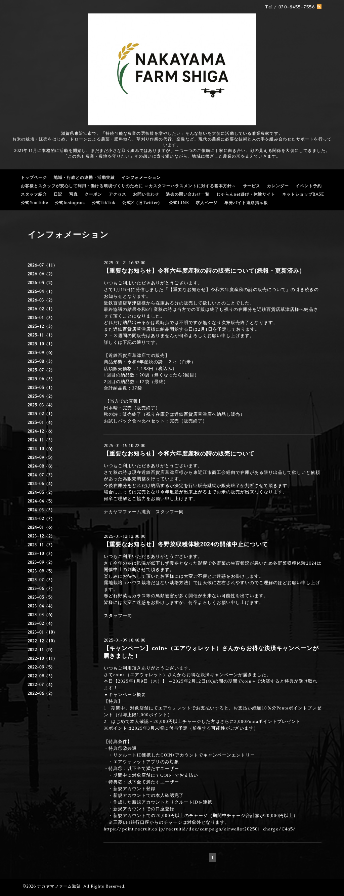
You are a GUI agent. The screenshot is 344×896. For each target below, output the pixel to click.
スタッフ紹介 (34, 194)
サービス (251, 186)
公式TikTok (104, 202)
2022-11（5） (41, 649)
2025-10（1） (41, 344)
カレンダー (278, 186)
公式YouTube (34, 202)
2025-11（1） (41, 335)
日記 (58, 194)
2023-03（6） (41, 614)
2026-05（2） (41, 282)
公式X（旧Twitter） (142, 202)
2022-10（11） (42, 658)
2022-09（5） (41, 667)
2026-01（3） (41, 317)
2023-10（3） (41, 553)
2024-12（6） (41, 431)
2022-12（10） (42, 641)
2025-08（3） (41, 361)
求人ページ (207, 202)
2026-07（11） (42, 265)
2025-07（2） (41, 370)
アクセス (117, 194)
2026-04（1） (41, 291)
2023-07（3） (41, 579)
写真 (73, 194)
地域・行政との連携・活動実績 (84, 177)
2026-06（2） (41, 274)
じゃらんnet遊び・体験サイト (245, 194)
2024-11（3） (41, 440)
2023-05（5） (41, 597)
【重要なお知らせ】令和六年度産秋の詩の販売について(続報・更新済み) (202, 270)
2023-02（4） (41, 623)
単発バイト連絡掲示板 (246, 202)
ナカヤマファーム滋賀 (59, 886)
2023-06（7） (41, 588)
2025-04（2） (41, 396)
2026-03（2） (41, 300)
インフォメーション (141, 177)
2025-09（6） (41, 352)
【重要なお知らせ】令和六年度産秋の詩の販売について (179, 453)
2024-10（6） (41, 448)
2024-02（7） (41, 518)
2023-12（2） (41, 536)
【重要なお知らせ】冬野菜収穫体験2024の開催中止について (185, 544)
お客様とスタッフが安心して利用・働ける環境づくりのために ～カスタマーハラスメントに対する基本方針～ (128, 186)
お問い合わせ (146, 194)
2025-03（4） (41, 405)
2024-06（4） (41, 483)
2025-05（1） (41, 387)
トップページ (34, 177)
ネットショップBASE (303, 194)
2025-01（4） (41, 422)
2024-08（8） (41, 466)
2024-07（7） (41, 475)
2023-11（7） (41, 544)
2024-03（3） (41, 510)
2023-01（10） (42, 632)
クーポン (93, 194)
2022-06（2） (41, 693)
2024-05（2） (41, 492)
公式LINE (179, 202)
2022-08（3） (41, 676)
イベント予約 (309, 186)
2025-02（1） (41, 413)
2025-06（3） (41, 378)
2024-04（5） (41, 501)
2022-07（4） (41, 684)
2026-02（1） (41, 309)
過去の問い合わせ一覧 (188, 194)
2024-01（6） (41, 527)
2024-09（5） (41, 457)
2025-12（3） (41, 326)
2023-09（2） (41, 562)
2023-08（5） (41, 571)
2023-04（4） (41, 606)
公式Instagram (70, 202)
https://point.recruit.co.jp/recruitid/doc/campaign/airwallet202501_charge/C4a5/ (200, 829)
